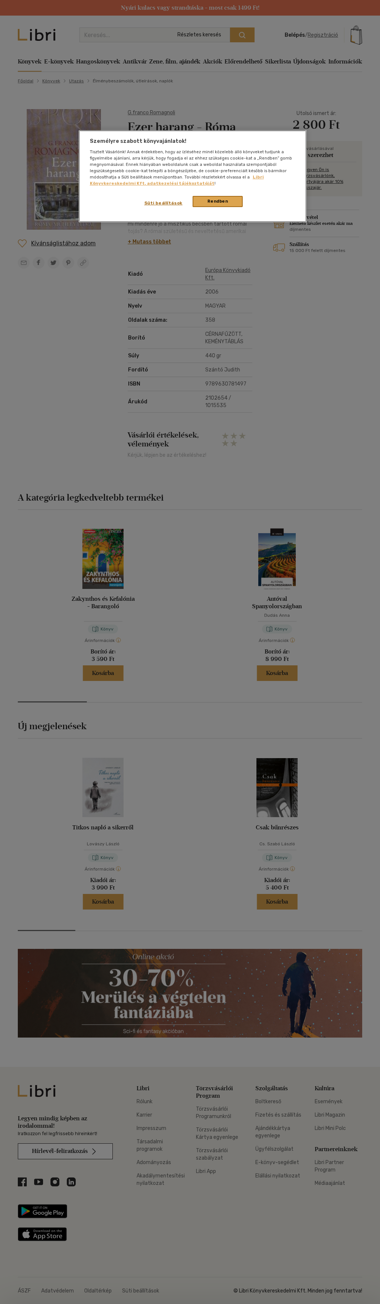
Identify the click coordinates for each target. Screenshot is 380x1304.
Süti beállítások (163, 203)
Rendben (217, 201)
